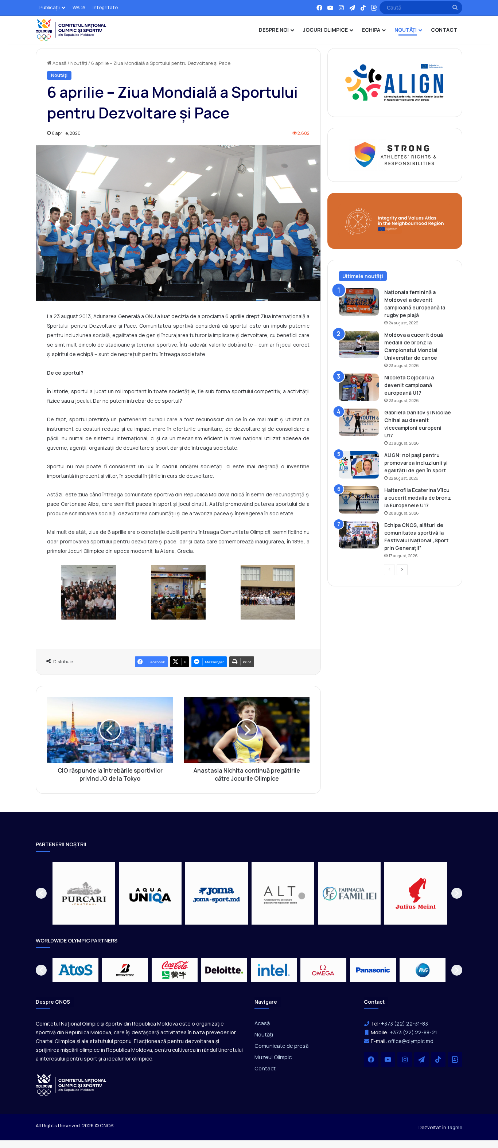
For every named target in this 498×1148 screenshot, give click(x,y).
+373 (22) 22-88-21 (413, 1032)
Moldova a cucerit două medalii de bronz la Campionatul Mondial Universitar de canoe (413, 346)
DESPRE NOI (274, 29)
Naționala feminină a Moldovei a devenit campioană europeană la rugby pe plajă (414, 304)
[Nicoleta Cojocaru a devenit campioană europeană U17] (359, 387)
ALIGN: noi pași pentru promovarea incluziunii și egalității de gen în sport (416, 463)
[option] (83, 893)
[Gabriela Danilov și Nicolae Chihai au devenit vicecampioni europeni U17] (359, 422)
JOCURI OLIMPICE (325, 29)
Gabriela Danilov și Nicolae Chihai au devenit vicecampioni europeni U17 (417, 424)
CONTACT (444, 29)
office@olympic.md (410, 1041)
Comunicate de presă (281, 1045)
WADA (79, 7)
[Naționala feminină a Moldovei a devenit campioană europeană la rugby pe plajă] (359, 302)
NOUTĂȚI (405, 29)
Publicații (49, 7)
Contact (265, 1068)
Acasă (58, 63)
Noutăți (78, 63)
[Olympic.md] (71, 30)
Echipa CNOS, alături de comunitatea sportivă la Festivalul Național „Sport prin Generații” (416, 536)
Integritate (105, 7)
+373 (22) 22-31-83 (404, 1023)
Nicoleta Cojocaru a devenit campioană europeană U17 (409, 385)
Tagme (454, 1127)
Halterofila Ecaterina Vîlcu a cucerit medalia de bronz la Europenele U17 (417, 498)
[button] (41, 893)
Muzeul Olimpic (273, 1057)
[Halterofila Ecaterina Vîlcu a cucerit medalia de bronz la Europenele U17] (359, 500)
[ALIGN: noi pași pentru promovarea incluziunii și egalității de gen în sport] (359, 465)
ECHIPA (371, 29)
